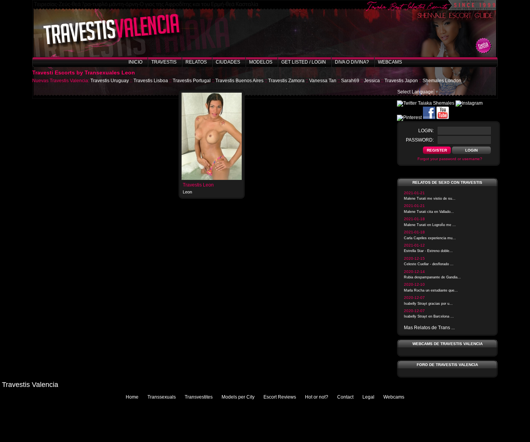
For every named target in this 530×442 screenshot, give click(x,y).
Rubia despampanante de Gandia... (432, 277)
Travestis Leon (198, 185)
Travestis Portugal (192, 80)
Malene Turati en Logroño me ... (430, 225)
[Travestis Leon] (212, 178)
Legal (368, 397)
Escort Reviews (279, 397)
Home (132, 397)
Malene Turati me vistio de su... (430, 198)
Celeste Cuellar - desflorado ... (429, 264)
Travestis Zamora (286, 80)
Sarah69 (350, 80)
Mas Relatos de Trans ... (429, 327)
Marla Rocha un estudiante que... (431, 290)
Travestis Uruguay (109, 80)
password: (420, 140)
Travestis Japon (401, 80)
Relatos (196, 62)
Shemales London (442, 80)
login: (426, 130)
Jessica (372, 80)
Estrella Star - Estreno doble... (428, 251)
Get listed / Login (303, 62)
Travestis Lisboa (150, 80)
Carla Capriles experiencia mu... (430, 238)
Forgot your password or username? (449, 159)
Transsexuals (161, 397)
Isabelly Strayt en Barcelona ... (429, 316)
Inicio (135, 62)
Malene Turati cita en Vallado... (429, 212)
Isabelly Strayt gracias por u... (428, 304)
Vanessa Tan (322, 80)
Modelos (260, 62)
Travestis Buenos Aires (239, 80)
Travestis (164, 62)
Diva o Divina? (352, 62)
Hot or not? (316, 397)
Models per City (238, 397)
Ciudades (228, 62)
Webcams (390, 62)
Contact (345, 397)
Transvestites (199, 397)
